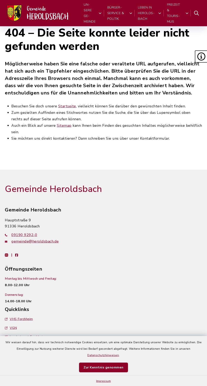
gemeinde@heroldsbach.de (35, 241)
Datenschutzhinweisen (103, 355)
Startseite (67, 106)
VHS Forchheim (21, 319)
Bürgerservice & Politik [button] (115, 13)
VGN (13, 328)
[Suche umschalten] (196, 13)
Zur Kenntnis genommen (103, 367)
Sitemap (64, 125)
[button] (201, 56)
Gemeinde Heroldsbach (53, 189)
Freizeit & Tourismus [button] (173, 13)
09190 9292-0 (24, 234)
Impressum (103, 381)
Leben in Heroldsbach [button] (146, 13)
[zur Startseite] (38, 13)
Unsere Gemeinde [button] (90, 13)
